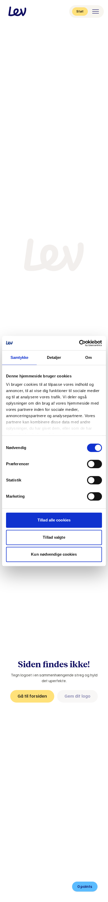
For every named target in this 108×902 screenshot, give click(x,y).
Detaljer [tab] (54, 357)
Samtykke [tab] (19, 357)
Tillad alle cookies (54, 520)
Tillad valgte (54, 537)
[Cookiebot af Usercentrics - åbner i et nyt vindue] (79, 343)
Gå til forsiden (32, 696)
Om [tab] (88, 357)
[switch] (94, 464)
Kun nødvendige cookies (54, 554)
